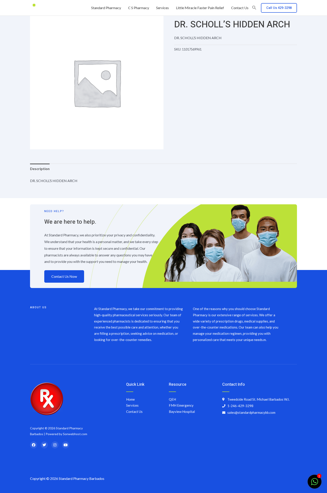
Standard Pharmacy (106, 8)
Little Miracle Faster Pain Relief (200, 8)
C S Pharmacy (138, 8)
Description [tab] (40, 168)
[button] (254, 7)
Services (162, 8)
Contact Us (239, 8)
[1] (314, 484)
